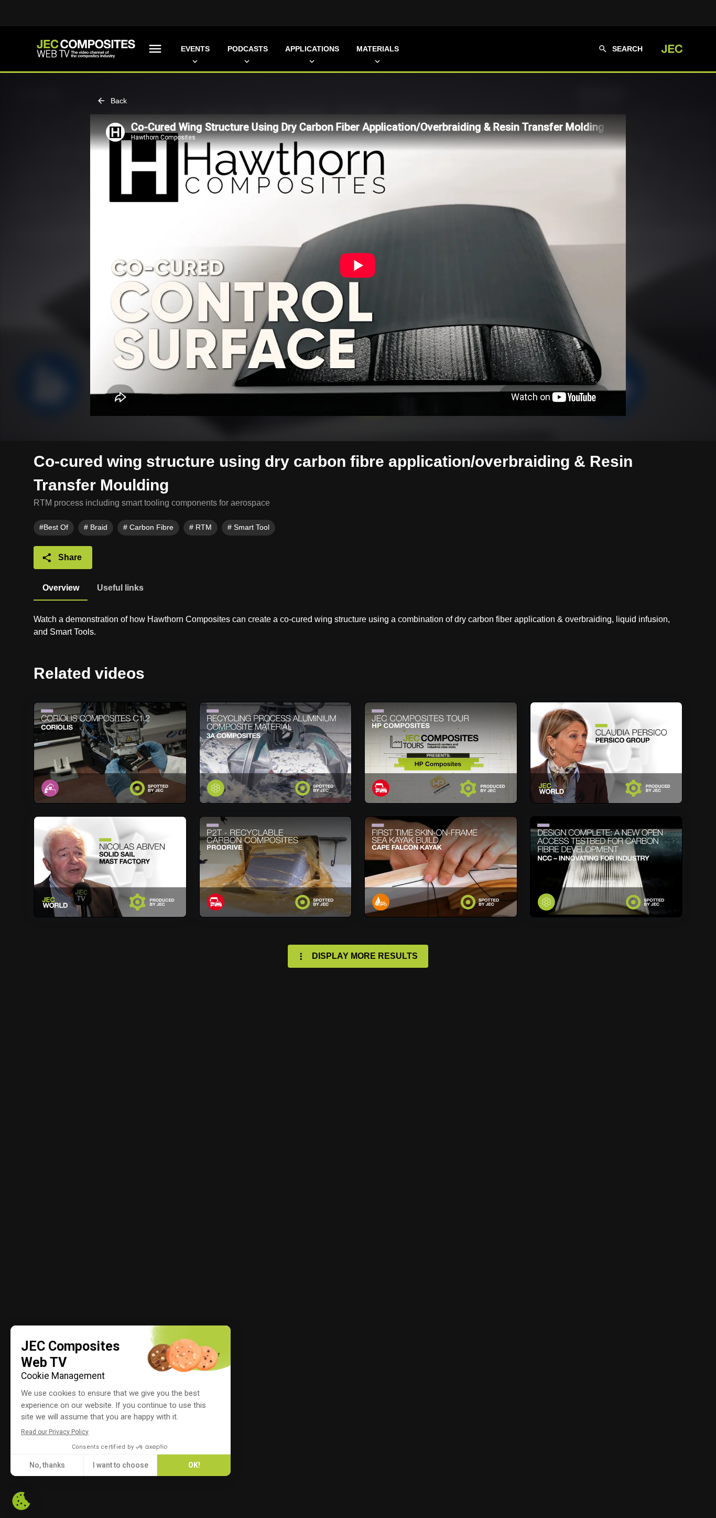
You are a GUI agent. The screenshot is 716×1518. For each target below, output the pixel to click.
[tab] (61, 588)
